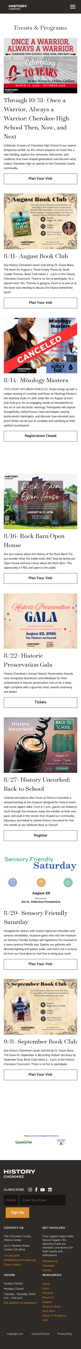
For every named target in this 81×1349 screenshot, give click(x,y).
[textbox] (72, 6)
